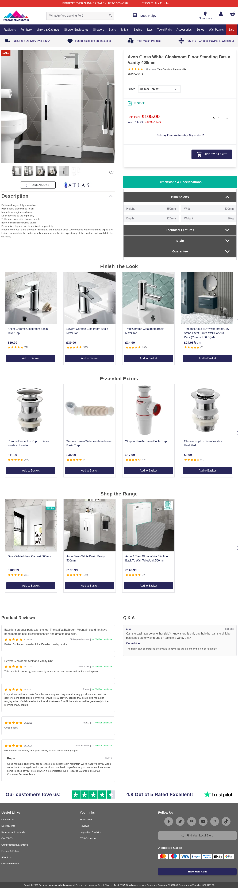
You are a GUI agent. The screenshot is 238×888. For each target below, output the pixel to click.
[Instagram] (215, 821)
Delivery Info (8, 825)
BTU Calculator (88, 838)
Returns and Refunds (13, 832)
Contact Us (7, 819)
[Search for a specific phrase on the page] (111, 16)
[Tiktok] (226, 821)
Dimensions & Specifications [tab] (180, 182)
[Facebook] (169, 821)
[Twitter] (180, 821)
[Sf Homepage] (16, 15)
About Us (6, 857)
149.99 (135, 122)
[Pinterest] (192, 821)
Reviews (84, 825)
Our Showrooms (10, 863)
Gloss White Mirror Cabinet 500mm (29, 556)
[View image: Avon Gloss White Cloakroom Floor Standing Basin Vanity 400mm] (58, 106)
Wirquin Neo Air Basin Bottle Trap (146, 441)
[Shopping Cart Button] (232, 14)
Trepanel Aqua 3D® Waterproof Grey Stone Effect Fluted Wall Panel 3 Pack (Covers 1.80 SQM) (206, 333)
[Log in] (221, 14)
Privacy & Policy (10, 851)
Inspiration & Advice (90, 832)
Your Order (86, 819)
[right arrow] (111, 172)
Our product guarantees (14, 844)
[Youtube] (203, 821)
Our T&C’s (7, 838)
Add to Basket (30, 358)
